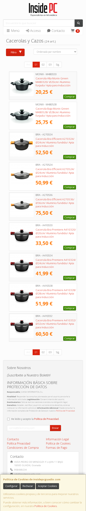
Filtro (14, 52)
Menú (14, 30)
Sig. (58, 64)
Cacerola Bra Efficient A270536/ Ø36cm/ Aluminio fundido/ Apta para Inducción (55, 203)
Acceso (35, 30)
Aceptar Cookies (47, 486)
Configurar (11, 486)
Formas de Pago (56, 448)
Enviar (55, 428)
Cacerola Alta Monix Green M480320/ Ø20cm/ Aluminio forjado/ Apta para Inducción (53, 82)
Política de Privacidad (65, 410)
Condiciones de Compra (23, 448)
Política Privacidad (18, 443)
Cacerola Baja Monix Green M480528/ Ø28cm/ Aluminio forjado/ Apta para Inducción (53, 112)
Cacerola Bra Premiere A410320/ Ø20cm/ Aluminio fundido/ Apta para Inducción (56, 233)
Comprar (69, 96)
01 (36, 64)
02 (43, 64)
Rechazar (28, 486)
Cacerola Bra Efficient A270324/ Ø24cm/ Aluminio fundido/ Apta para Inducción (55, 142)
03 (50, 64)
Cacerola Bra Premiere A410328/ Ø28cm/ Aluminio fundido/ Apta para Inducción (56, 293)
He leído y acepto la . (35, 418)
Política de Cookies (45, 506)
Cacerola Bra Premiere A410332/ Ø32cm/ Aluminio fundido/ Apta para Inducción (56, 323)
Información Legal (57, 439)
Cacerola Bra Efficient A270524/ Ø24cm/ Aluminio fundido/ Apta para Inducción (55, 172)
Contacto (58, 30)
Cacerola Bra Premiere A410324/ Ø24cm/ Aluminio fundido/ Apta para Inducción (56, 263)
